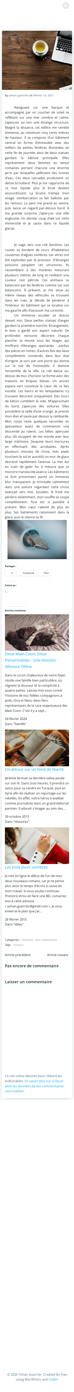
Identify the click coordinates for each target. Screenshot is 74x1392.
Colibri (53, 1379)
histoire (18, 945)
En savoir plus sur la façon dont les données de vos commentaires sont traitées (34, 1086)
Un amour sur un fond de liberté (34, 769)
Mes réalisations (46, 940)
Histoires (27, 940)
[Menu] (65, 5)
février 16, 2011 (44, 95)
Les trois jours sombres (26, 867)
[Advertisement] (37, 1146)
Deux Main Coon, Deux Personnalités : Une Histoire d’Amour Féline (30, 660)
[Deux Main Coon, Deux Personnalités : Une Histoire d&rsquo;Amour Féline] (37, 632)
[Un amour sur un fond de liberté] (37, 747)
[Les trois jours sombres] (37, 845)
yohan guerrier (19, 95)
